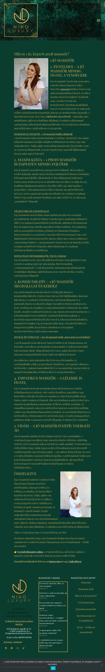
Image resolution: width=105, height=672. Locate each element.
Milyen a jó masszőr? (86, 595)
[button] (98, 20)
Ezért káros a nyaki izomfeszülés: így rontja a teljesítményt (53, 595)
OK (53, 668)
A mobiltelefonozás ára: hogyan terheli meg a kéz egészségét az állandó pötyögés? (51, 643)
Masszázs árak (86, 589)
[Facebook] (12, 648)
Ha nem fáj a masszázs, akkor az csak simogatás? (51, 585)
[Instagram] (17, 648)
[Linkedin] (6, 648)
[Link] (23, 648)
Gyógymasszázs (86, 602)
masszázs (65, 89)
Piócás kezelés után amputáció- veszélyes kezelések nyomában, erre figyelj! (52, 605)
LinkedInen (74, 561)
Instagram (54, 561)
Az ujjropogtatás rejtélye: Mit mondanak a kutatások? (50, 632)
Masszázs (86, 582)
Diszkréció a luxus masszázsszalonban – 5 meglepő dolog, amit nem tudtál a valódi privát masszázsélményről (53, 619)
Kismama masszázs (86, 609)
